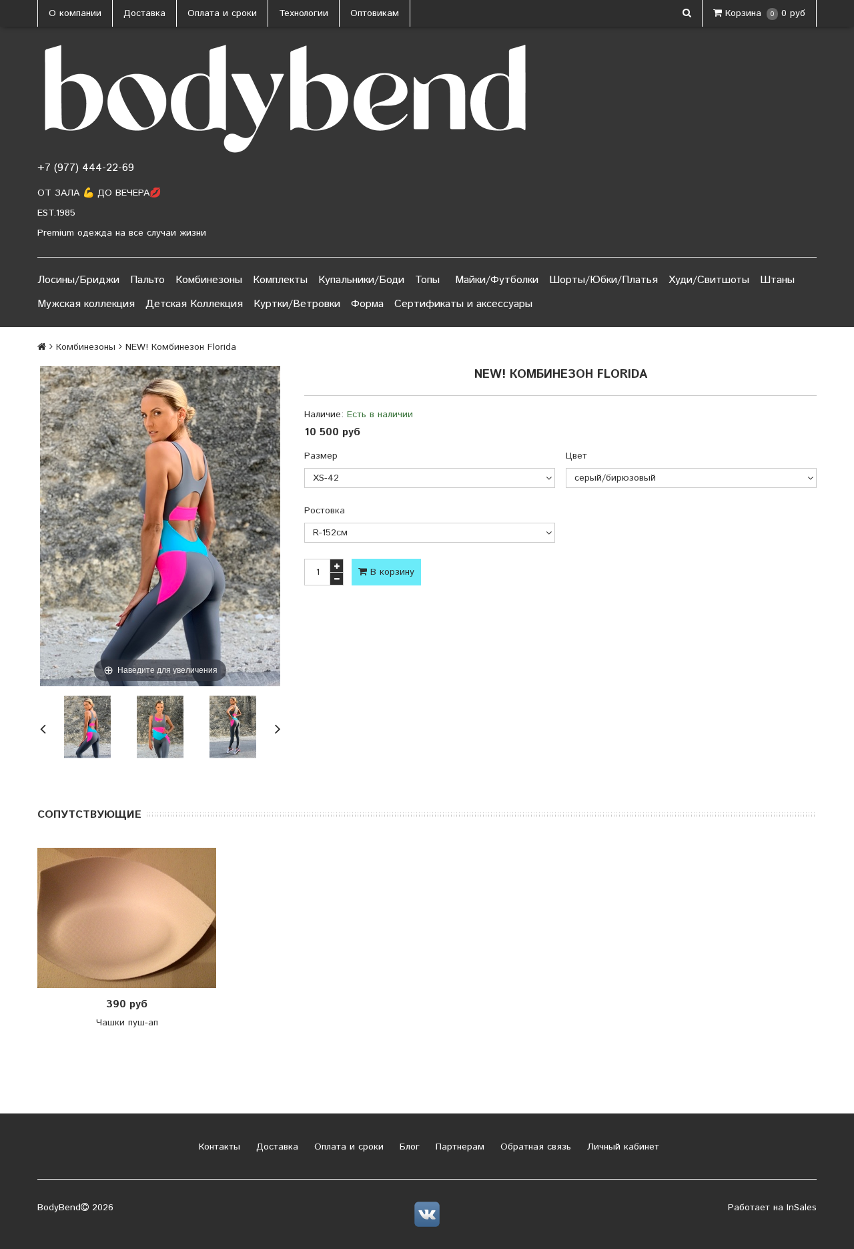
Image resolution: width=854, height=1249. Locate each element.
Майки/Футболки (496, 280)
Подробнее (131, 918)
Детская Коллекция (194, 304)
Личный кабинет (621, 1147)
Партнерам (458, 1147)
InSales (802, 1207)
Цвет (576, 456)
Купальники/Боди (361, 280)
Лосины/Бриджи (78, 280)
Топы (427, 280)
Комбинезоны (208, 280)
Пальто (147, 280)
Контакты (217, 1147)
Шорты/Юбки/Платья (603, 280)
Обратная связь (534, 1147)
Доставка (144, 13)
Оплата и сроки (222, 13)
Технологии (303, 13)
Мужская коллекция (86, 304)
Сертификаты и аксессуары (463, 304)
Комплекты (280, 280)
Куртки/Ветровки (297, 304)
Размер (321, 456)
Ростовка (324, 510)
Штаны (777, 280)
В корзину (390, 572)
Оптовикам (374, 13)
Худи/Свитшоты (709, 280)
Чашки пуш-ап (127, 1022)
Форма (367, 304)
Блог (408, 1147)
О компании (75, 13)
